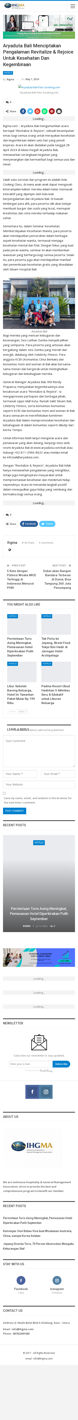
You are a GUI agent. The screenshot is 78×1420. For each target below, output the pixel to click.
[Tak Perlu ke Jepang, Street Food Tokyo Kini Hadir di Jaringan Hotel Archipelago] (56, 624)
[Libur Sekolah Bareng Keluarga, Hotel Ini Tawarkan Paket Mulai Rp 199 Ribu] (22, 672)
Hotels (8, 73)
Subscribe (61, 1064)
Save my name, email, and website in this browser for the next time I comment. (38, 800)
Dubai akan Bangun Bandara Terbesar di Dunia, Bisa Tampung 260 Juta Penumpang (57, 579)
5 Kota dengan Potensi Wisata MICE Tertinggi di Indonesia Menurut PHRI (21, 579)
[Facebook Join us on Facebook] (32, 1091)
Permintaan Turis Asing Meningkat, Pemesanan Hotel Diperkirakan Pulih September (39, 914)
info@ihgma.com (22, 1329)
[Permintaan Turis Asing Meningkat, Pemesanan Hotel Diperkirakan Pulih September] (22, 624)
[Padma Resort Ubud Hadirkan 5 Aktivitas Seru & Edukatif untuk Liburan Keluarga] (56, 672)
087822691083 (21, 1333)
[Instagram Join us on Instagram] (46, 1091)
